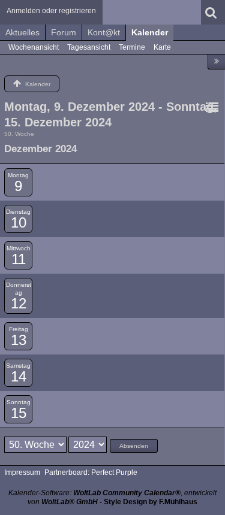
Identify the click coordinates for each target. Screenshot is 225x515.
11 (18, 259)
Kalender (149, 32)
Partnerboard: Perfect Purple (90, 472)
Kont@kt (104, 32)
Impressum (22, 472)
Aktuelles (22, 32)
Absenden (133, 446)
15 (18, 413)
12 (18, 303)
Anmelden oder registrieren (51, 11)
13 (18, 340)
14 (18, 376)
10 (18, 222)
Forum (63, 32)
